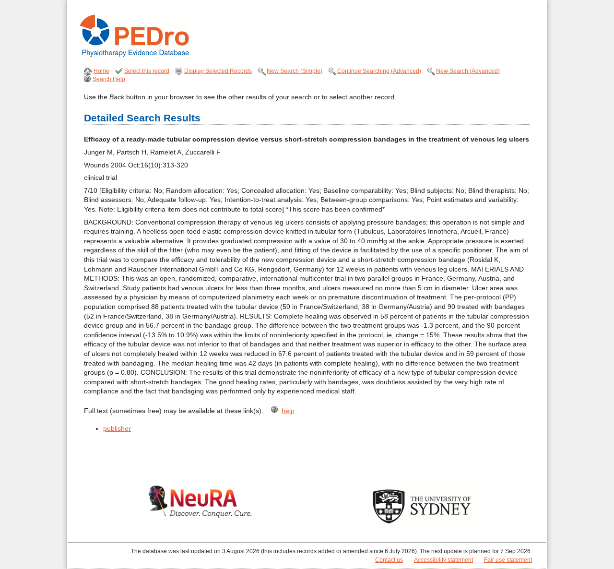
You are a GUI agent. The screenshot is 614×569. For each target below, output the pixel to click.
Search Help (109, 79)
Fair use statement (508, 560)
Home (101, 71)
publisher (117, 428)
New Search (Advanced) (468, 71)
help (288, 411)
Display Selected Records (218, 71)
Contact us (389, 560)
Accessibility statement (443, 560)
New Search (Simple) (294, 71)
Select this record (146, 71)
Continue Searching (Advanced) (379, 71)
